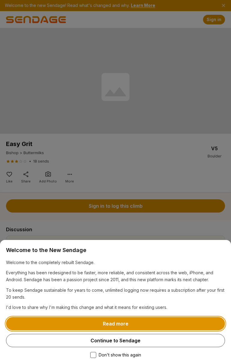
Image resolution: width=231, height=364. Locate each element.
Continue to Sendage (115, 341)
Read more (115, 324)
